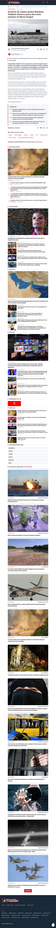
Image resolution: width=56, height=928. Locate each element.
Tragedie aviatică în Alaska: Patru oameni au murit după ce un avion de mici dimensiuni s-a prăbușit (32, 264)
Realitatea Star (20, 913)
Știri (13, 6)
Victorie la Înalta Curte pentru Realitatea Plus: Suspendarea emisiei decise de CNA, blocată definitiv (28, 118)
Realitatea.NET (4, 913)
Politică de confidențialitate (20, 905)
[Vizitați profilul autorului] (9, 49)
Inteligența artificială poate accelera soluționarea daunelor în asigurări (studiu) (28, 110)
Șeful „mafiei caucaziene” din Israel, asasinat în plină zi (24, 535)
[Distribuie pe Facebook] (41, 49)
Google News (38, 142)
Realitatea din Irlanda (6, 915)
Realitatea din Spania (37, 913)
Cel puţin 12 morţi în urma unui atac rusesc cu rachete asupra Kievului (28, 200)
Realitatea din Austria (22, 48)
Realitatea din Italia (35, 915)
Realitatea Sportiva (12, 913)
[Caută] (43, 2)
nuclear (26, 135)
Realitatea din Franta (47, 913)
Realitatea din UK (28, 913)
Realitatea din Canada (26, 915)
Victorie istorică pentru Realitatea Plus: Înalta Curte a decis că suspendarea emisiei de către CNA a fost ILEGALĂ (28, 122)
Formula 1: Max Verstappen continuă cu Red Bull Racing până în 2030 (28, 182)
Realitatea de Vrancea (15, 917)
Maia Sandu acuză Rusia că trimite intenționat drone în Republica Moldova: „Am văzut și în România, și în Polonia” (32, 392)
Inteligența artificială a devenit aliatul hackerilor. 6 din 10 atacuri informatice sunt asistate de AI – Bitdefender (27, 815)
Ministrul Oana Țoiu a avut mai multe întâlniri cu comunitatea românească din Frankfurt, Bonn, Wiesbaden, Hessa (29, 315)
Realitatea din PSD (34, 917)
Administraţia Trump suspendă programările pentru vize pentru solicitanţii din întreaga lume (32, 320)
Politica (12, 191)
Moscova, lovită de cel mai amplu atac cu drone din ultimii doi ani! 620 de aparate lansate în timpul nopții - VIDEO (27, 850)
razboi (10, 135)
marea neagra (18, 135)
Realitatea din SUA (44, 915)
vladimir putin (43, 135)
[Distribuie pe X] (47, 49)
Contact (3, 905)
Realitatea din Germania (15, 915)
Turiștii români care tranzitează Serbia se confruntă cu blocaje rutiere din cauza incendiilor (31, 411)
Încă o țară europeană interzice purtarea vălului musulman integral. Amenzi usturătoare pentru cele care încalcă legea (27, 709)
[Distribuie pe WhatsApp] (44, 49)
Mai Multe (28, 890)
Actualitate (17, 6)
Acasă (10, 6)
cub (37, 135)
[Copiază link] (38, 49)
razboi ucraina (12, 137)
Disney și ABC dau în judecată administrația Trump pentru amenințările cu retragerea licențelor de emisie (32, 386)
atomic (32, 135)
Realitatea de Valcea (6, 917)
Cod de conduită (30, 905)
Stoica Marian (45, 566)
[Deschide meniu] (47, 2)
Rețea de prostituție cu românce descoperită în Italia (31, 378)
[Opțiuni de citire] (53, 925)
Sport (11, 184)
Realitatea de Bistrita (25, 917)
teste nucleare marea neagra (25, 137)
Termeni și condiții (9, 905)
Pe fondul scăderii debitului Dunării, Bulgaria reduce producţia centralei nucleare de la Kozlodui (26, 569)
